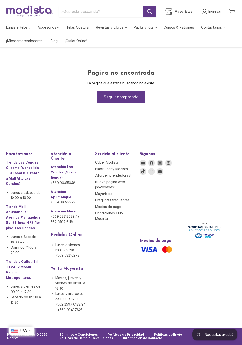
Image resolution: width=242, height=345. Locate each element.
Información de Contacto (142, 338)
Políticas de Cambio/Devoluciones (86, 338)
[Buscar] (149, 11)
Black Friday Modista (111, 169)
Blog (54, 41)
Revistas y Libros (110, 27)
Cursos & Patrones (179, 27)
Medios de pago (108, 207)
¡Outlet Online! (76, 41)
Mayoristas (103, 194)
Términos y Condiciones (78, 334)
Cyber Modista (106, 162)
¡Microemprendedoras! (24, 41)
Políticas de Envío (168, 334)
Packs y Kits (144, 27)
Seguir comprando (121, 97)
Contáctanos (212, 27)
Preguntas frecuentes (112, 200)
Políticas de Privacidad (126, 334)
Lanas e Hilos (17, 27)
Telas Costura (77, 27)
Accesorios (47, 27)
